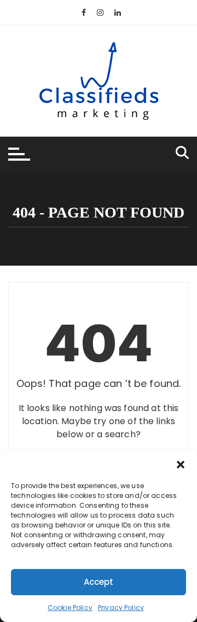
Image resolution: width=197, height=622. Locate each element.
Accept (99, 582)
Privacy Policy (121, 607)
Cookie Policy (70, 607)
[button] (180, 464)
